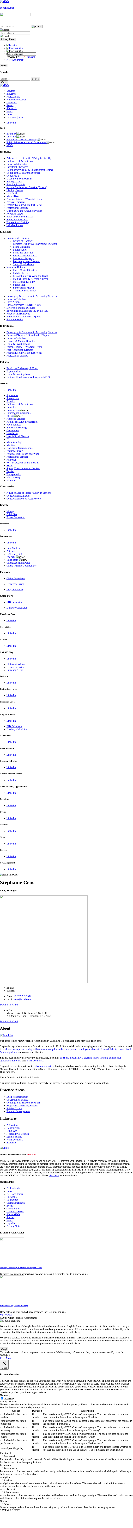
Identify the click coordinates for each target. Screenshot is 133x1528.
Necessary (9, 1398)
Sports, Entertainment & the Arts (23, 468)
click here (54, 1175)
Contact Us (12, 1199)
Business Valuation (16, 299)
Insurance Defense (15, 267)
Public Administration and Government (26, 142)
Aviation (10, 401)
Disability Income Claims (19, 178)
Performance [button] (6, 1465)
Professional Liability (17, 207)
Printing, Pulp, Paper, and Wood (22, 453)
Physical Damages (15, 202)
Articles (10, 551)
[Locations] (12, 45)
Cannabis (11, 407)
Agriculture (12, 395)
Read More (6, 1358)
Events (9, 105)
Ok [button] (1, 1355)
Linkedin (11, 122)
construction (115, 1057)
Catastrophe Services (17, 167)
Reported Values (14, 213)
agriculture (5, 1060)
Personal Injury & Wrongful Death (24, 199)
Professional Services (17, 456)
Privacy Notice (14, 1226)
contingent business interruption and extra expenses (51, 1049)
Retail (9, 465)
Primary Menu (7, 39)
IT (7, 439)
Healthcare (12, 433)
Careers (10, 114)
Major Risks (12, 196)
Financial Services (15, 418)
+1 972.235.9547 (22, 996)
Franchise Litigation (23, 252)
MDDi (9, 145)
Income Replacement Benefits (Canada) (26, 187)
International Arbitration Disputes (23, 316)
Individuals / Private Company (22, 139)
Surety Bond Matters (17, 219)
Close (4, 82)
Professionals (13, 96)
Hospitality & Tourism (17, 436)
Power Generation (15, 517)
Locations (11, 102)
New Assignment (15, 59)
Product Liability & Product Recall (24, 204)
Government (12, 430)
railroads (16, 1060)
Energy (10, 415)
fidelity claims (117, 1049)
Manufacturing (14, 442)
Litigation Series (14, 589)
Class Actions (13, 302)
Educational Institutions (18, 413)
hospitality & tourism (81, 1057)
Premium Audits (14, 319)
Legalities (11, 1223)
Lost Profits (12, 193)
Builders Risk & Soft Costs (20, 161)
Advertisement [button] (7, 1489)
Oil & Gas (11, 514)
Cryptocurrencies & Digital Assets (23, 304)
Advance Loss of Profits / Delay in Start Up (28, 158)
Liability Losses (14, 190)
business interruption (13, 1049)
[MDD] (4, 1148)
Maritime (11, 445)
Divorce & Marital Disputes (20, 307)
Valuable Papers (14, 225)
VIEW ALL (6, 1314)
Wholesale (11, 480)
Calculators (12, 559)
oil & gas (64, 1057)
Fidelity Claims (14, 181)
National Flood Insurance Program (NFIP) (28, 377)
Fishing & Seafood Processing (21, 421)
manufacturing (100, 1057)
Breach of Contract (22, 241)
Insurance (11, 133)
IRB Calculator (14, 602)
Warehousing (13, 477)
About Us (11, 108)
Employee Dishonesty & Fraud (22, 368)
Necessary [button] (5, 1395)
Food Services (13, 424)
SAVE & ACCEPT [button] (10, 1510)
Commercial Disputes (17, 238)
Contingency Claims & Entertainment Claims (29, 169)
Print (10, 1035)
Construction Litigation (18, 495)
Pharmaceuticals (14, 451)
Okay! (4, 1349)
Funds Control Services (25, 255)
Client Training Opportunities (21, 565)
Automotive (12, 398)
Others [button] (3, 1501)
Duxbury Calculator (16, 607)
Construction (13, 410)
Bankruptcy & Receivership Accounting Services (31, 296)
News (9, 111)
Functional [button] (5, 1453)
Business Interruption (17, 164)
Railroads (11, 459)
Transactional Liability (17, 222)
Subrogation (19, 284)
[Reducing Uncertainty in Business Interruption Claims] (12, 1261)
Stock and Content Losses (19, 216)
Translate (30, 56)
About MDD (13, 1214)
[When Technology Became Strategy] (12, 1299)
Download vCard (9, 1004)
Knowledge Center (16, 99)
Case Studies (13, 548)
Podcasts (10, 556)
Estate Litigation (21, 246)
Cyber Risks (12, 175)
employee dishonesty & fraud (94, 1049)
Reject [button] (6, 1355)
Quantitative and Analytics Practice (24, 210)
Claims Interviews (15, 578)
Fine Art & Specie (15, 184)
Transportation (13, 474)
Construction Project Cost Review (23, 498)
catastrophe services (44, 1066)
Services (10, 90)
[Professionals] (14, 48)
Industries (11, 93)
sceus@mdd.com (22, 999)
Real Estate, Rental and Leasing (22, 462)
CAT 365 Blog (14, 554)
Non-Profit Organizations (19, 448)
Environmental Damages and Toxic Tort (27, 310)
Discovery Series (15, 584)
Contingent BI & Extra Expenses (23, 172)
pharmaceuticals (35, 1060)
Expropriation (20, 249)
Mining (10, 511)
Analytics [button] (5, 1477)
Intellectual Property (23, 258)
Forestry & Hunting (16, 427)
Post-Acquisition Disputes (26, 261)
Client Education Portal (18, 562)
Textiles (10, 471)
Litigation (11, 136)
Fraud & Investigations (18, 313)
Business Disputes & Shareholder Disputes (35, 243)
